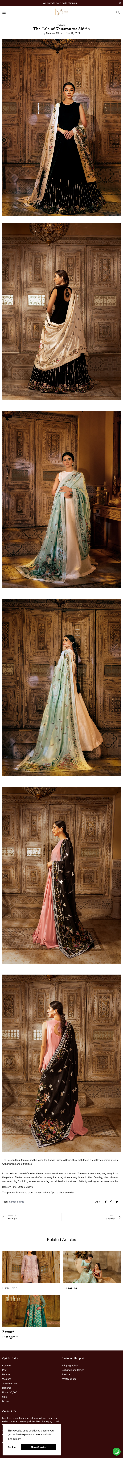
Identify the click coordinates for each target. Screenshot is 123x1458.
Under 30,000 (9, 1392)
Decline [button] (12, 1447)
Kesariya (70, 1288)
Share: (97, 1201)
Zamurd (8, 1331)
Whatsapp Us (69, 1378)
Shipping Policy (70, 1365)
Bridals (5, 1401)
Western (6, 1378)
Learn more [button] (14, 1439)
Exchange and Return (73, 1370)
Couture (6, 1365)
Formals (61, 25)
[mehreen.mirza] (61, 12)
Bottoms (6, 1387)
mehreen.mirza (16, 1201)
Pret (4, 1370)
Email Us (66, 1374)
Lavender (9, 1288)
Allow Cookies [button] (38, 1447)
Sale (4, 1396)
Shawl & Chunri (10, 1383)
